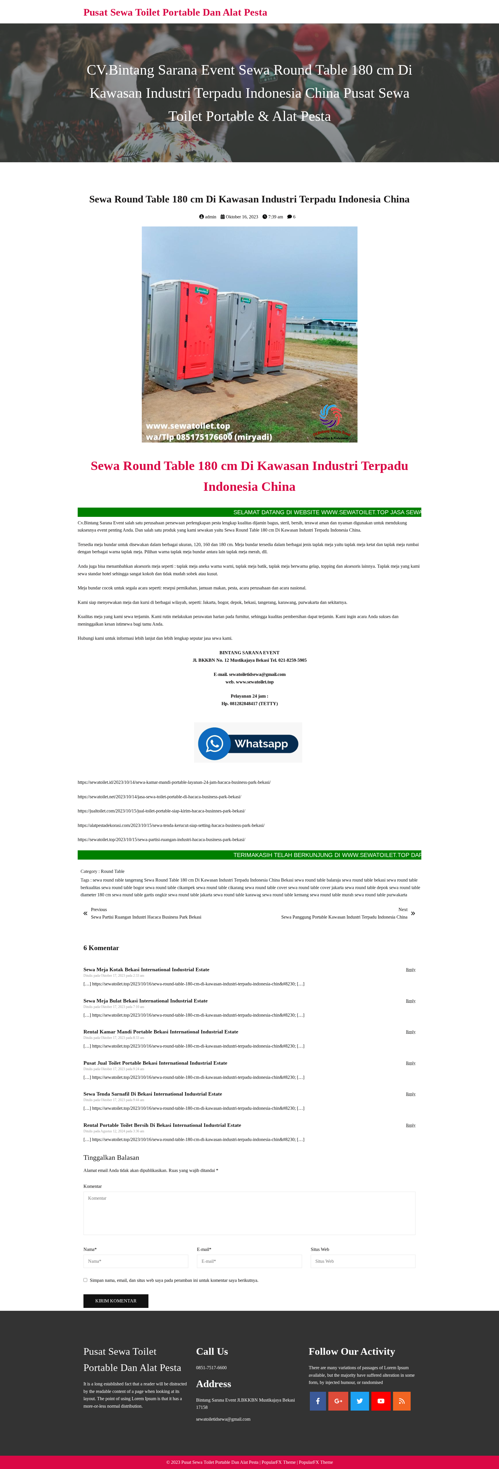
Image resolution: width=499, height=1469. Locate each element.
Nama (90, 1249)
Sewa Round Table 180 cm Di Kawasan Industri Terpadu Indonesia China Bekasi (219, 880)
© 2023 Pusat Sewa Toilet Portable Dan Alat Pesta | (214, 1462)
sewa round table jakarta (190, 894)
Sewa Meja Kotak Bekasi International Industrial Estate (146, 969)
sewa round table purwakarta (381, 894)
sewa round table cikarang (220, 887)
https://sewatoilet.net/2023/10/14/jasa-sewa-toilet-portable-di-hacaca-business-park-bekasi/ (159, 796)
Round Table (112, 871)
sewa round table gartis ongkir (140, 894)
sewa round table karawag (237, 894)
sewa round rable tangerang (118, 880)
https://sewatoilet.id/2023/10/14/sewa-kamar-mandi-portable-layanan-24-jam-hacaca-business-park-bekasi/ (174, 782)
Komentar (92, 1186)
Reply (411, 969)
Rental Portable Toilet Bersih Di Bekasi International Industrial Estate (162, 1125)
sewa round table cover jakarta (316, 887)
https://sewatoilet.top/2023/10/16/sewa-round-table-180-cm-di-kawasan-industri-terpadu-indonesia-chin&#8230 (193, 983)
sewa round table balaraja (318, 880)
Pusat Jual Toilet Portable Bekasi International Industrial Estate (155, 1063)
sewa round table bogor (123, 887)
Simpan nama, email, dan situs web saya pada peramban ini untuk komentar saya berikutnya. (174, 1280)
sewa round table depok (367, 887)
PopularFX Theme (279, 1462)
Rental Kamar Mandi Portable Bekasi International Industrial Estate (160, 1032)
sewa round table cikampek (170, 887)
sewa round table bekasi (364, 880)
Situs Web (320, 1249)
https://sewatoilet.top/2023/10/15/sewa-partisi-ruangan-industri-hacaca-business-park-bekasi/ (161, 839)
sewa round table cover (266, 887)
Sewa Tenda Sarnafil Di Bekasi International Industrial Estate (152, 1094)
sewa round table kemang (286, 894)
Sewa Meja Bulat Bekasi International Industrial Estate (145, 1001)
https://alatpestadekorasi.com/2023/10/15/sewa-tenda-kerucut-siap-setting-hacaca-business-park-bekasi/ (171, 825)
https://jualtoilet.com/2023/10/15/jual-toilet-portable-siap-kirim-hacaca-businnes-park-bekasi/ (161, 810)
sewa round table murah (332, 894)
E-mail (204, 1249)
